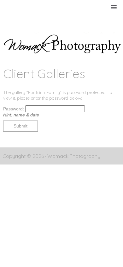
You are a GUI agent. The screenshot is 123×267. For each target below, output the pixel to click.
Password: (14, 108)
